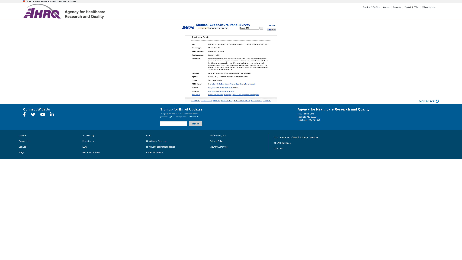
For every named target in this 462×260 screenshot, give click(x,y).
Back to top (427, 101)
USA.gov (278, 148)
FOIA (148, 135)
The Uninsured (250, 84)
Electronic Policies (91, 152)
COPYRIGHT (267, 101)
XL (275, 29)
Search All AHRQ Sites (371, 7)
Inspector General (154, 152)
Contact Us (397, 7)
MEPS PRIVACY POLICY (242, 101)
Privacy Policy (216, 141)
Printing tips (227, 95)
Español (407, 7)
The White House (282, 143)
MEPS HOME (195, 101)
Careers (386, 7)
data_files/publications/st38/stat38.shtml (221, 91)
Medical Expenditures (237, 84)
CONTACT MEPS (206, 101)
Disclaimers (88, 141)
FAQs (416, 7)
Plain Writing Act (218, 135)
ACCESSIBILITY (256, 101)
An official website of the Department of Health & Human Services (52, 1)
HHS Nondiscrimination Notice (160, 147)
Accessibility (88, 135)
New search (196, 95)
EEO (84, 147)
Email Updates (429, 7)
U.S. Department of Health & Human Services (296, 137)
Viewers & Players (219, 147)
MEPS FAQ (216, 101)
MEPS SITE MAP (226, 101)
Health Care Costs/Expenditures (218, 84)
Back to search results (215, 95)
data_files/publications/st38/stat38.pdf (220, 87)
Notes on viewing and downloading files (246, 95)
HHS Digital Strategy (156, 141)
